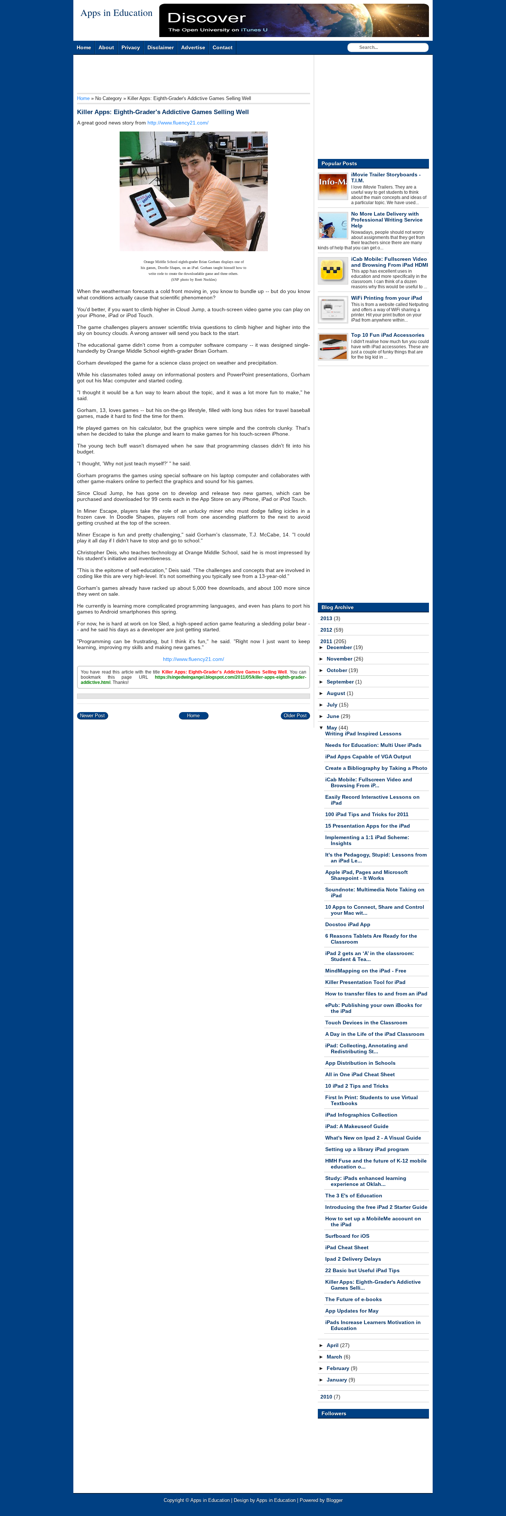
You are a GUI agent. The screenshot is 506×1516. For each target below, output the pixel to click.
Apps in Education (116, 12)
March (335, 1357)
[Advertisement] (212, 75)
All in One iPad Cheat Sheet (360, 1074)
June (334, 716)
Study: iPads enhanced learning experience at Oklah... (365, 1181)
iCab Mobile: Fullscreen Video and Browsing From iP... (368, 782)
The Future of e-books (353, 1299)
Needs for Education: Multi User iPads (373, 745)
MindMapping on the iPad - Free (365, 971)
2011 (327, 641)
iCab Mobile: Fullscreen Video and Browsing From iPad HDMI (389, 262)
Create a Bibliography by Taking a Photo (376, 768)
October (338, 670)
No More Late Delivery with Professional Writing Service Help (387, 220)
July (333, 705)
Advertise (193, 47)
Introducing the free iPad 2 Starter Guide (376, 1207)
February (339, 1368)
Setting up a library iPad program (367, 1149)
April (333, 1345)
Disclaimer (160, 47)
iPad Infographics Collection (361, 1115)
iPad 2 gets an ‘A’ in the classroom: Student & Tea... (369, 956)
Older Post (295, 715)
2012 (327, 630)
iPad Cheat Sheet (347, 1247)
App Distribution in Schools (360, 1063)
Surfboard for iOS (347, 1236)
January (338, 1380)
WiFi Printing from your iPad (386, 298)
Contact (223, 47)
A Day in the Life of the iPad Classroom (374, 1034)
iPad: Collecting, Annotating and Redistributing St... (366, 1048)
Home (84, 47)
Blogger (334, 1500)
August (337, 693)
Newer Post (92, 715)
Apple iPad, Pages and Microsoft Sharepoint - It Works (366, 875)
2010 (327, 1397)
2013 (327, 618)
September (341, 682)
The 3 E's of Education (353, 1195)
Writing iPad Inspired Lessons (363, 734)
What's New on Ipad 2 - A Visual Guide (373, 1138)
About (106, 47)
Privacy (130, 47)
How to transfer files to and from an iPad (376, 994)
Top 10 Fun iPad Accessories (388, 335)
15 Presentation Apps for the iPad (367, 826)
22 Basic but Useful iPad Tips (362, 1270)
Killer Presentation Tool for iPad (365, 982)
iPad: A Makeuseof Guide (357, 1126)
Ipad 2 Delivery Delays (353, 1259)
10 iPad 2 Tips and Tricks (357, 1086)
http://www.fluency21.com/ (178, 123)
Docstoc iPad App (347, 924)
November (340, 659)
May (333, 728)
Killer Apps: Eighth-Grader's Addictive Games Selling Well (163, 112)
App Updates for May (352, 1311)
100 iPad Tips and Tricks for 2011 (367, 814)
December (340, 647)
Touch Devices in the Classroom (366, 1022)
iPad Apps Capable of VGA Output (368, 756)
